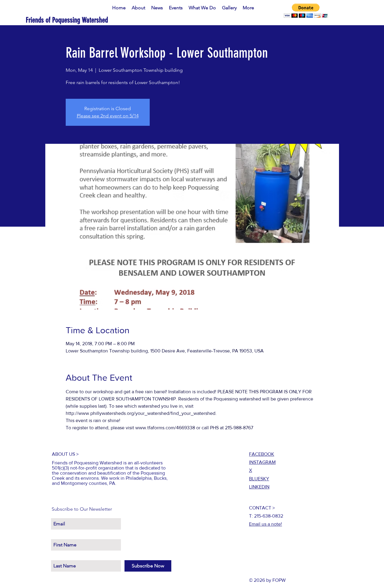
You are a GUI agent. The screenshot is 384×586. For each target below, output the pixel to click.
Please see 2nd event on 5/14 (108, 116)
